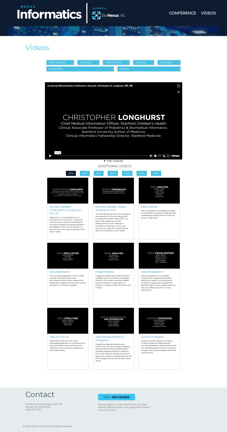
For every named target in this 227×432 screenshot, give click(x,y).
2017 (84, 173)
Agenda (140, 62)
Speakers (166, 62)
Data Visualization (152, 271)
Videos (208, 13)
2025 (142, 173)
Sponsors (55, 68)
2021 (98, 173)
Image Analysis (104, 271)
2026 (156, 173)
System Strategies (152, 336)
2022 (113, 173)
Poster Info (113, 62)
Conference (182, 13)
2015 (71, 173)
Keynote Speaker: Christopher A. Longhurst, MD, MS (65, 210)
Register (85, 62)
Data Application (60, 271)
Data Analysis (149, 206)
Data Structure (59, 336)
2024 (127, 173)
